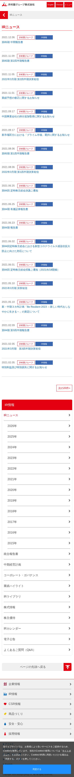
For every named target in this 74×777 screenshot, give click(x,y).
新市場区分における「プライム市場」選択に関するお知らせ (36, 135)
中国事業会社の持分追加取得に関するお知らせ (28, 116)
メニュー (68, 5)
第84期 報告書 (10, 227)
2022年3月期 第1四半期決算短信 (20, 172)
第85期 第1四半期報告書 (15, 153)
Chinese (59, 5)
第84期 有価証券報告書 (15, 209)
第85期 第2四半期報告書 (15, 60)
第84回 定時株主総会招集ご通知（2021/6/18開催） (31, 269)
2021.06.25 (8, 185)
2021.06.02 (8, 241)
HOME (4, 15)
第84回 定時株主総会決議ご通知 (20, 190)
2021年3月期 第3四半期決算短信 (21, 348)
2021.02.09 (8, 325)
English (51, 5)
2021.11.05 (8, 74)
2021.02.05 (8, 344)
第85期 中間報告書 (12, 42)
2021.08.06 (8, 148)
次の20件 (64, 388)
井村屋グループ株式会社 (18, 4)
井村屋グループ (26, 37)
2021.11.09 (8, 56)
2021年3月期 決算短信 (14, 288)
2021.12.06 (8, 37)
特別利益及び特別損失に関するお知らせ (24, 367)
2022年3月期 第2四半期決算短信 (20, 79)
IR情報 (44, 37)
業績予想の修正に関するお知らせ (21, 98)
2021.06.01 (8, 264)
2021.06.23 (8, 222)
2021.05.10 (8, 283)
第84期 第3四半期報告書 (15, 330)
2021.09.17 (8, 111)
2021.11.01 (8, 93)
